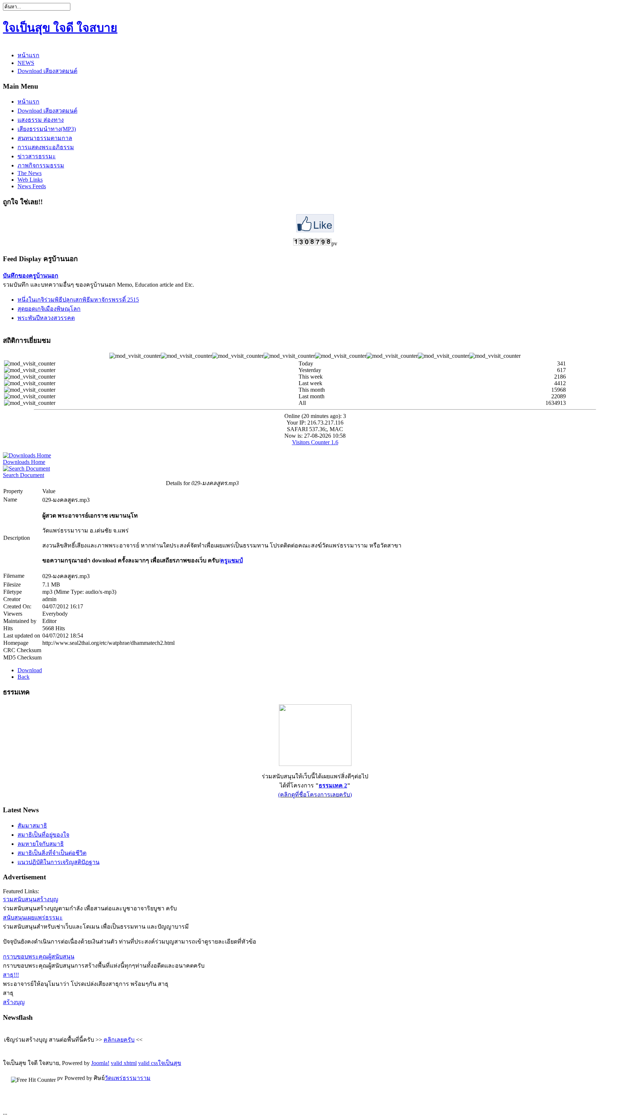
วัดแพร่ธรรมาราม (128, 1078)
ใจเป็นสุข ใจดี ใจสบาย (60, 27)
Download (30, 670)
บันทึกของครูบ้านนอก (30, 275)
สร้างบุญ (14, 1002)
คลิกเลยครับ (119, 1040)
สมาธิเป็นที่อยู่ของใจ (43, 835)
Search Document (23, 475)
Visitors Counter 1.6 (315, 442)
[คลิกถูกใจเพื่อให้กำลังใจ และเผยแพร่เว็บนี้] (315, 230)
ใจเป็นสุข (169, 1063)
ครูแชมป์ (231, 560)
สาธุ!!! (11, 975)
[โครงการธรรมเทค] (315, 764)
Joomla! (100, 1063)
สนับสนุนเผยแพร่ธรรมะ (33, 917)
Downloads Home (24, 462)
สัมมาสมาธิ (32, 825)
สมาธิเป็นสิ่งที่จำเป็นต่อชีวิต (52, 853)
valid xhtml (124, 1063)
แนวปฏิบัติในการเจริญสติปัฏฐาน (59, 862)
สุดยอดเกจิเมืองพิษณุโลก (49, 309)
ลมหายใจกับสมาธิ (41, 844)
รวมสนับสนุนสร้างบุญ (30, 899)
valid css (148, 1063)
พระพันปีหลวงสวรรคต (46, 318)
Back (24, 677)
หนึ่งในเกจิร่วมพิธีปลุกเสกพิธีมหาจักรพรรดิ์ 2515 (78, 300)
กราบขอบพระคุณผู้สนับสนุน (38, 956)
